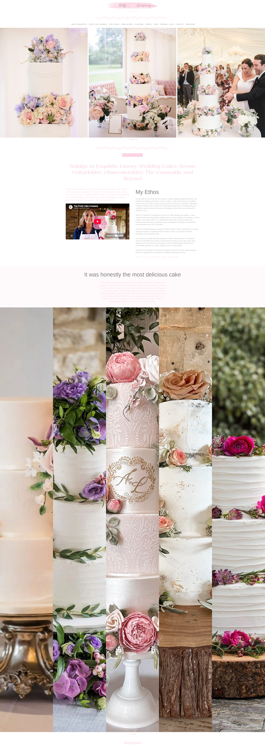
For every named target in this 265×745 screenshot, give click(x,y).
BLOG (164, 257)
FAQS (146, 257)
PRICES (139, 257)
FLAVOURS (155, 257)
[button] (114, 24)
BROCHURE (173, 257)
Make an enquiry (132, 155)
